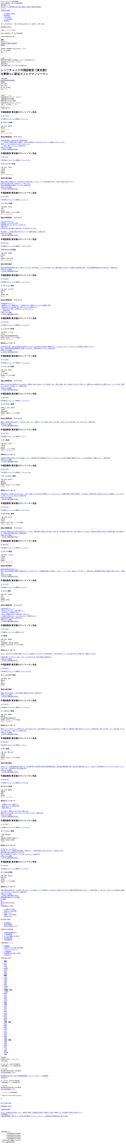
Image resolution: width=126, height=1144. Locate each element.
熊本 (5, 1047)
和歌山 (6, 986)
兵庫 (5, 979)
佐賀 (5, 1043)
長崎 (5, 1045)
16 (8, 902)
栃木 (5, 972)
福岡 (5, 1041)
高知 (5, 1038)
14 (5, 902)
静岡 (5, 1018)
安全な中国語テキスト (11, 926)
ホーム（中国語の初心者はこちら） (12, 1112)
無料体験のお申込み (15, 7)
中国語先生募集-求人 (10, 932)
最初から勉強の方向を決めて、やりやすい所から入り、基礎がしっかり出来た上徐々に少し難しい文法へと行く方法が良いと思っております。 (48, 422)
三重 (5, 981)
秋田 (5, 997)
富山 (5, 1007)
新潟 (5, 1006)
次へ (2, 904)
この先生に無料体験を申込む (10, 149)
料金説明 (7, 15)
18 (11, 902)
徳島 (5, 1033)
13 (4, 902)
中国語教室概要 (22, 1076)
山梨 (5, 1013)
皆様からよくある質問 (61, 1112)
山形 (5, 1000)
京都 (5, 988)
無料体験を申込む (6, 27)
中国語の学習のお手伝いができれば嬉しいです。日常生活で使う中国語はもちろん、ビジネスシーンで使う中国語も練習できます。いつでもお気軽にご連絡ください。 (55, 458)
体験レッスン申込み (10, 914)
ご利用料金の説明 (37, 1112)
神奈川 (6, 968)
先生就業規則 (8, 939)
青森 (5, 993)
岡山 (5, 1027)
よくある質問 (8, 19)
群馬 (5, 973)
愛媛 (5, 1036)
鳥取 (5, 1024)
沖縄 (5, 1054)
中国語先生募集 (5, 10)
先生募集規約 (8, 938)
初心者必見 (7, 922)
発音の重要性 (8, 924)
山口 (5, 1031)
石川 (5, 1009)
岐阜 (5, 1016)
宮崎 (5, 1050)
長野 (5, 1015)
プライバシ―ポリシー (37, 1116)
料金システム (8, 912)
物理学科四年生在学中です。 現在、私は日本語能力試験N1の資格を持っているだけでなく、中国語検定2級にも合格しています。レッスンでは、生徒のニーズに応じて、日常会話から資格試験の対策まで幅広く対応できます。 (63, 571)
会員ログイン (5, 7)
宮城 (5, 999)
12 (2, 902)
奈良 (5, 984)
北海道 (6, 991)
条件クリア (4, 41)
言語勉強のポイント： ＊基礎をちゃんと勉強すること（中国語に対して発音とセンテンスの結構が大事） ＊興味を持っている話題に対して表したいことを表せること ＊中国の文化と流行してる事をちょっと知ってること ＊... (26, 307)
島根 (5, 1025)
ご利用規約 (7, 951)
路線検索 (14, 43)
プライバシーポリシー (11, 949)
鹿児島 (6, 1052)
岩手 (5, 995)
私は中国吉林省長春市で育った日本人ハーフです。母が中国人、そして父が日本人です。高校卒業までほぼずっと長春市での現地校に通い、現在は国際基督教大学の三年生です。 (59, 267)
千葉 (5, 966)
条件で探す (4, 84)
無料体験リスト (5, 5)
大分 (5, 1049)
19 (12, 902)
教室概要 (7, 946)
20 (13, 902)
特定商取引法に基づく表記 (12, 953)
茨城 (5, 970)
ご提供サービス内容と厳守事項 (13, 947)
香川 (5, 1034)
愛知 (5, 1020)
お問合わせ (7, 955)
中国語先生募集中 (36, 7)
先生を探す (7, 17)
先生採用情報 (8, 934)
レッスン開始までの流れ (11, 936)
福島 (5, 1002)
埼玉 (5, 965)
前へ (2, 901)
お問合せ (7, 20)
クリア (3, 106)
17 (9, 902)
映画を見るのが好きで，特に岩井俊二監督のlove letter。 (21, 693)
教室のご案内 (26, 7)
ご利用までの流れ (9, 13)
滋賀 (5, 982)
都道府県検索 (5, 80)
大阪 (5, 977)
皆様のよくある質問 (10, 911)
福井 (5, 1011)
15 (6, 902)
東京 (5, 963)
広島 (5, 1029)
